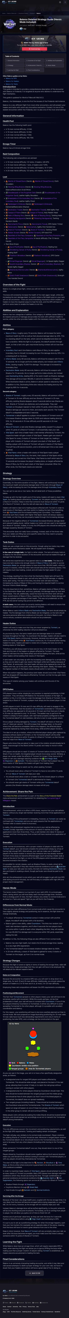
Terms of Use (31, 1306)
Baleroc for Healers (12, 81)
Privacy (25, 1306)
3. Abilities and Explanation (54, 60)
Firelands (32, 13)
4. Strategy (10, 65)
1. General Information (13, 60)
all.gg (4, 1311)
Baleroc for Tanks (12, 84)
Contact (9, 1306)
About (4, 1306)
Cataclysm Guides (23, 13)
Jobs (37, 1306)
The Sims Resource (16, 1311)
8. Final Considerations (33, 70)
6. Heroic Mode (50, 65)
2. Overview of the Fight (34, 60)
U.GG (8, 1311)
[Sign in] (60, 2)
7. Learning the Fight (13, 70)
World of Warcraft (12, 13)
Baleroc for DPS (11, 78)
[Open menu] (65, 2)
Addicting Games (26, 1311)
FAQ (20, 1306)
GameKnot (57, 1311)
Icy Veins (5, 1295)
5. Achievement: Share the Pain (35, 65)
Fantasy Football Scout (47, 1311)
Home (3, 13)
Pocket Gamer (36, 1311)
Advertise (15, 1306)
